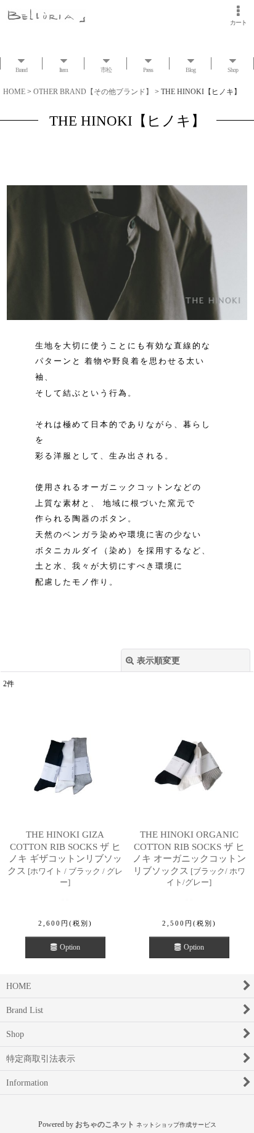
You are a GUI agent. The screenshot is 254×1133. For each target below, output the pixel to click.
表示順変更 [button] (158, 660)
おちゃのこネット (104, 1124)
